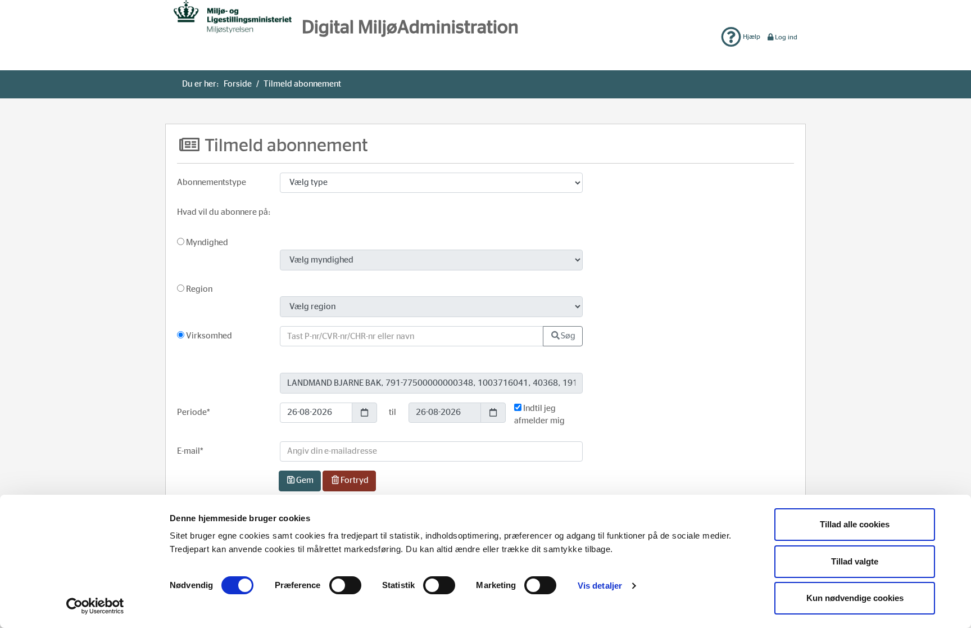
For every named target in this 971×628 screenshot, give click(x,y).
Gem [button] (305, 480)
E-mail (190, 451)
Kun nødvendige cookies (855, 598)
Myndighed (206, 242)
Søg (568, 336)
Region (198, 289)
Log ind (786, 37)
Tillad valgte (854, 561)
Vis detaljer (600, 585)
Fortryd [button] (355, 480)
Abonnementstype (211, 182)
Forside (238, 84)
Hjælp (750, 36)
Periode (193, 412)
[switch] (345, 585)
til (392, 412)
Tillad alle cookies (855, 524)
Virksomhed (208, 336)
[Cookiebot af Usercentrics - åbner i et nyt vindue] (95, 606)
